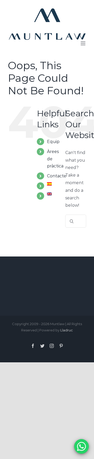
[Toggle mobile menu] (83, 43)
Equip (53, 141)
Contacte (56, 175)
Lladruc (66, 330)
